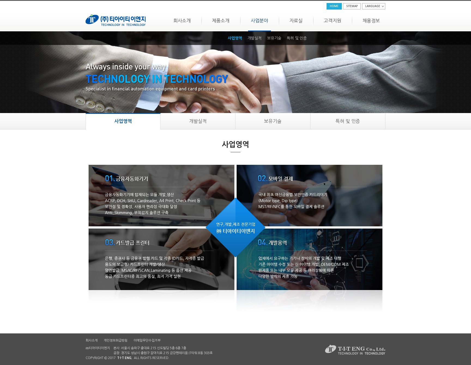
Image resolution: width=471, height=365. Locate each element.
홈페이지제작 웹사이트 (185, 358)
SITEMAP (352, 6)
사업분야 (259, 20)
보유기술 (274, 38)
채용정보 (371, 20)
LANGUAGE (372, 6)
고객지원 (332, 20)
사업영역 (235, 38)
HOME (334, 6)
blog (204, 358)
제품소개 (221, 20)
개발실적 (254, 38)
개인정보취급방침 (116, 340)
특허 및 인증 (297, 38)
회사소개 (182, 20)
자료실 (296, 20)
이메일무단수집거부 (147, 340)
